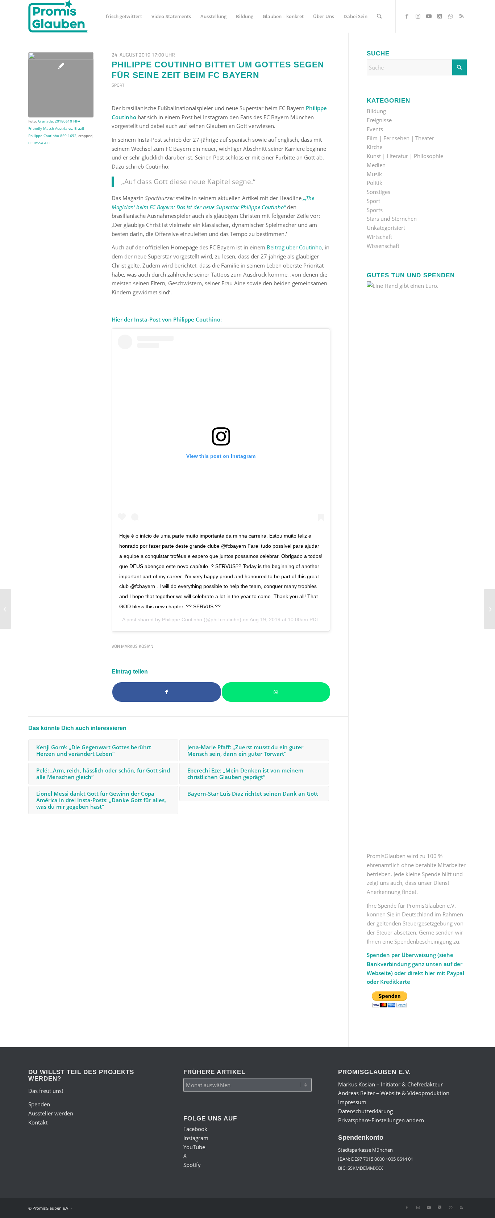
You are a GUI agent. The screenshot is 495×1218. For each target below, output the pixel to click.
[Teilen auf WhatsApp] (276, 692)
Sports (375, 210)
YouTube (194, 1147)
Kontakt (37, 1122)
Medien (376, 165)
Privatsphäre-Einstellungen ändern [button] (381, 1120)
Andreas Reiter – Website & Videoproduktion (393, 1093)
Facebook (195, 1128)
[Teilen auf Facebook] (166, 692)
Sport (118, 85)
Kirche (374, 146)
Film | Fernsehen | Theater (400, 138)
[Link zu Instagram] (417, 16)
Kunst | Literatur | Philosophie (405, 156)
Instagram (195, 1138)
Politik (374, 182)
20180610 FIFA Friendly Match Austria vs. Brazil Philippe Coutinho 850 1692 (56, 128)
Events (375, 129)
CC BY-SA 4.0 (39, 142)
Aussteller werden (50, 1113)
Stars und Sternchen (392, 218)
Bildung (376, 111)
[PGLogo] (58, 16)
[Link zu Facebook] (407, 16)
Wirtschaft (379, 236)
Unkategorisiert (386, 227)
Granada (45, 121)
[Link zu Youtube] (428, 16)
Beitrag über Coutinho (294, 247)
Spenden (39, 1104)
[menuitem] (124, 16)
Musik (374, 174)
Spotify (192, 1164)
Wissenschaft (383, 245)
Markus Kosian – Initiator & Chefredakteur (390, 1084)
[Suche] (379, 16)
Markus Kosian (137, 646)
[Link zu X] (439, 16)
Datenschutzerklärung (365, 1111)
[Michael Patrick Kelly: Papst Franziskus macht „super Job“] (5, 609)
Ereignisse (379, 120)
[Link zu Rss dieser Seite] (461, 16)
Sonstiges (378, 191)
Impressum (352, 1102)
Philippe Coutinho (182, 619)
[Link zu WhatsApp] (450, 16)
